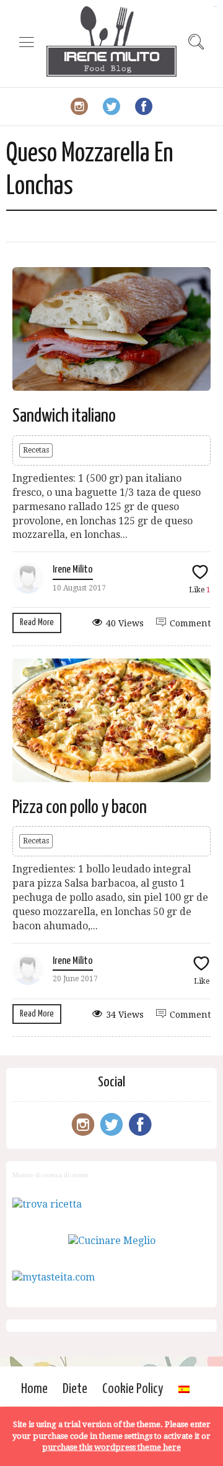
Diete (75, 1389)
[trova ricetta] (47, 1204)
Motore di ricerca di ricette (50, 1174)
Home (34, 1389)
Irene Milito (73, 570)
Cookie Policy (133, 1389)
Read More (37, 622)
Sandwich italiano (64, 416)
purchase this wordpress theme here (111, 1447)
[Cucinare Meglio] (111, 1241)
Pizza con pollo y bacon (79, 807)
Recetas (36, 450)
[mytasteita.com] (53, 1277)
